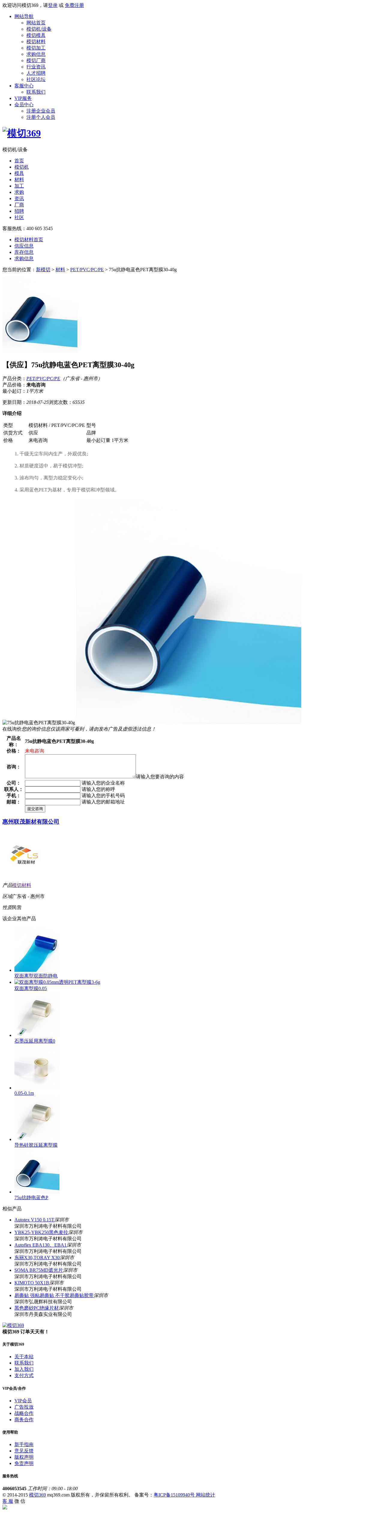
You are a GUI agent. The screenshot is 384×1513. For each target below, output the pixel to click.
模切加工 (36, 47)
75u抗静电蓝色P (31, 1197)
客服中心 (24, 85)
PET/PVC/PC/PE (87, 269)
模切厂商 (36, 60)
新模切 (43, 269)
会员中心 (24, 104)
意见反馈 (24, 1450)
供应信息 (24, 245)
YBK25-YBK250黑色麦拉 (41, 1232)
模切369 (37, 1494)
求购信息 (36, 54)
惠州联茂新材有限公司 (30, 821)
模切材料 (36, 41)
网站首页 (36, 22)
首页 (19, 160)
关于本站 (24, 1356)
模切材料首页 (28, 239)
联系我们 (36, 92)
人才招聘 (36, 73)
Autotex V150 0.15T (34, 1219)
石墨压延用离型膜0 (34, 1040)
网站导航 (24, 16)
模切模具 (36, 35)
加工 (19, 185)
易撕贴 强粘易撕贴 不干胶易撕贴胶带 (54, 1295)
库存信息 (24, 252)
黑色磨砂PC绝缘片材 (36, 1307)
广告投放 (24, 1406)
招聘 (19, 211)
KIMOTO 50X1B (31, 1282)
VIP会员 (23, 1400)
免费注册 (74, 5)
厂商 (19, 204)
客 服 (7, 1501)
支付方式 (24, 1375)
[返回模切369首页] (21, 133)
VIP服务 (23, 98)
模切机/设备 (39, 29)
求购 (19, 192)
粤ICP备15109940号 (175, 1494)
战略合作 (24, 1413)
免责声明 (24, 1463)
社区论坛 (36, 79)
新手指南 (24, 1444)
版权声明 (24, 1457)
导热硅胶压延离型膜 (36, 1145)
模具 (19, 173)
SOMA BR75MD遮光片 (38, 1270)
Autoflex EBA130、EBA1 (40, 1244)
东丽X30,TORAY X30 (37, 1257)
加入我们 (24, 1369)
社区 (19, 217)
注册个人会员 (40, 117)
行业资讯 (36, 66)
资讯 (19, 198)
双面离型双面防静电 (36, 975)
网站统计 (205, 1494)
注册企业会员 (40, 110)
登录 (53, 5)
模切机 (21, 167)
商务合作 (24, 1419)
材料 (19, 179)
